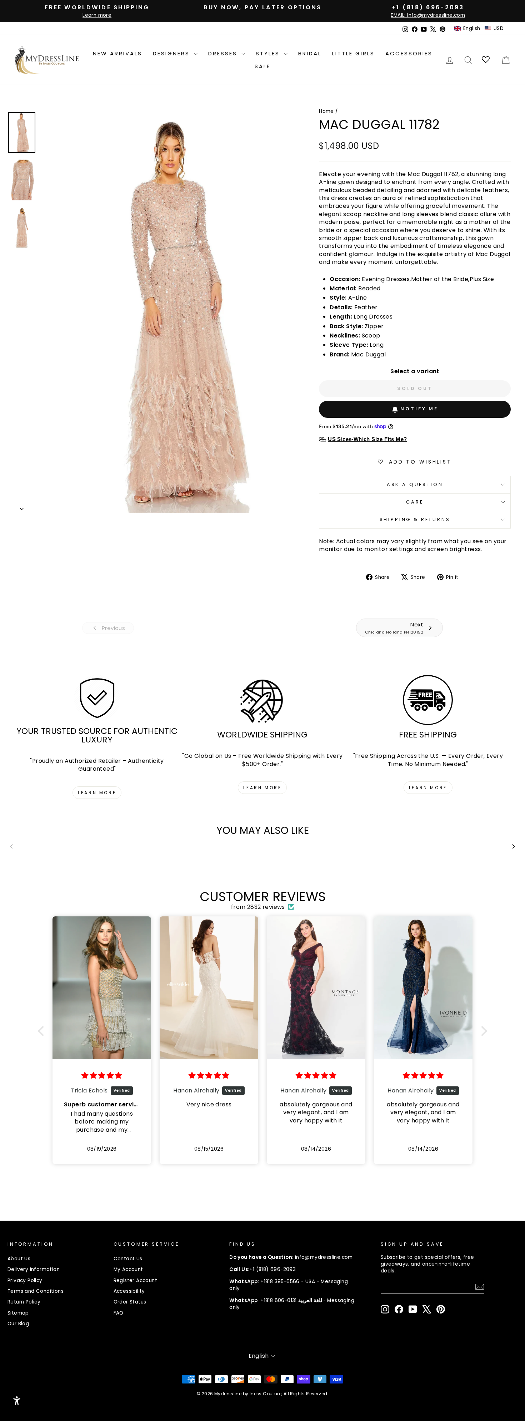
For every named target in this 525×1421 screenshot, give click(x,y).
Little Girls (353, 53)
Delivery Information (34, 1269)
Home (326, 111)
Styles (269, 53)
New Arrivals (117, 53)
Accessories (408, 53)
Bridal (309, 53)
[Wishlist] (486, 60)
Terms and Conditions (36, 1291)
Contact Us (128, 1258)
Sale (262, 66)
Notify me (419, 408)
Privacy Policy (25, 1280)
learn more (97, 793)
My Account (128, 1269)
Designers (172, 53)
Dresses (224, 53)
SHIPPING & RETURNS (415, 519)
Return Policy (24, 1302)
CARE (414, 502)
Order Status (130, 1302)
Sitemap (18, 1313)
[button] (479, 28)
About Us (19, 1258)
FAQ (119, 1313)
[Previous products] (11, 846)
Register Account (135, 1280)
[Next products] (513, 846)
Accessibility (129, 1291)
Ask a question (415, 484)
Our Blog (18, 1323)
